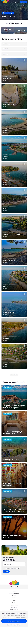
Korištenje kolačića (20, 617)
